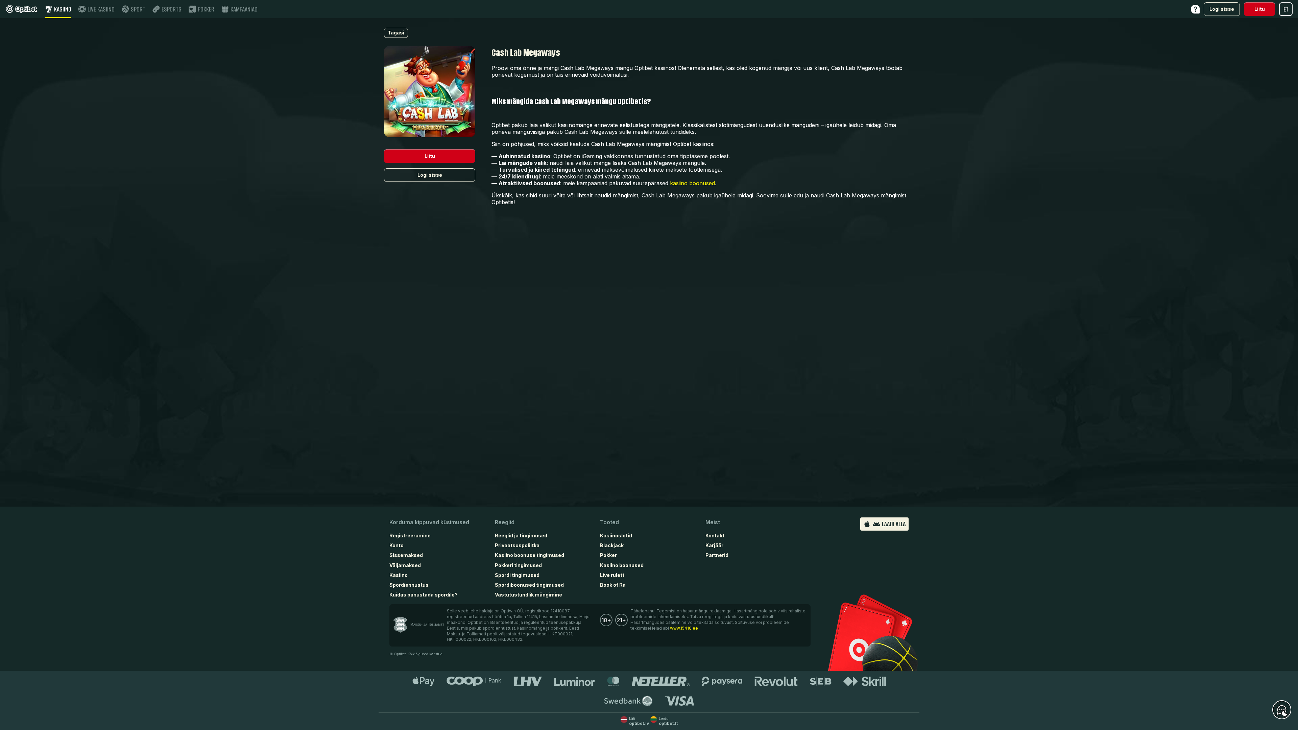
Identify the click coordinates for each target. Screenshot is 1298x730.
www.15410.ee (684, 628)
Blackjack (612, 545)
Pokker (608, 555)
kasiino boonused (692, 183)
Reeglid (504, 522)
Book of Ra (613, 585)
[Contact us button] (1281, 710)
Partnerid (716, 555)
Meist (712, 522)
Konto (396, 545)
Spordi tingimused (517, 575)
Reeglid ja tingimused (521, 535)
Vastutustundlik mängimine (528, 595)
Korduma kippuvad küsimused (429, 522)
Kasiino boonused (622, 565)
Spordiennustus (409, 585)
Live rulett (612, 575)
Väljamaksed (405, 565)
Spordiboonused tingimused (529, 585)
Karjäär (714, 545)
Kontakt (714, 535)
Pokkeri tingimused (518, 565)
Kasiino (398, 575)
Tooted (609, 522)
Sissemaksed (406, 555)
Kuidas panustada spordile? (423, 595)
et (1286, 9)
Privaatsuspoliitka (517, 545)
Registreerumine (410, 535)
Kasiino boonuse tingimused (529, 555)
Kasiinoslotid (616, 535)
